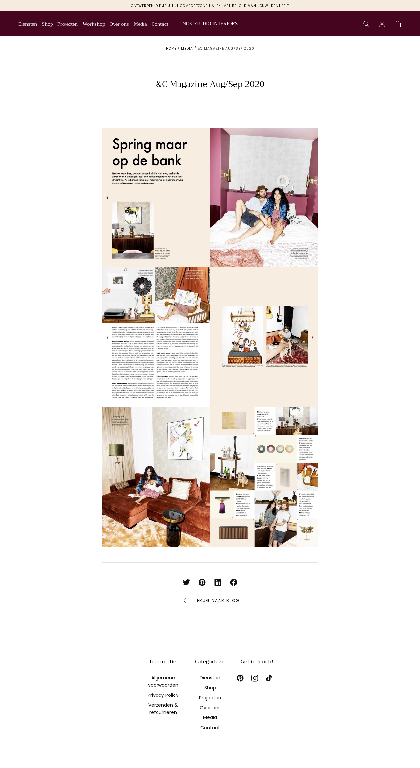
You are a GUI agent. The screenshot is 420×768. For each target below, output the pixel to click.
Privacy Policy (163, 695)
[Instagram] (254, 678)
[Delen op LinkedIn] (218, 582)
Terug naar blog (217, 600)
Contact (160, 24)
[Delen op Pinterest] (202, 582)
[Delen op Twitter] (186, 582)
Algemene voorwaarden (163, 681)
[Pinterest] (240, 678)
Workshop (94, 24)
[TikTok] (269, 678)
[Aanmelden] (382, 24)
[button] (366, 24)
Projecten (67, 24)
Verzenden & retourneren (163, 709)
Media (140, 24)
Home (171, 48)
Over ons (119, 24)
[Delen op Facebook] (233, 582)
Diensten (27, 24)
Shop (47, 24)
